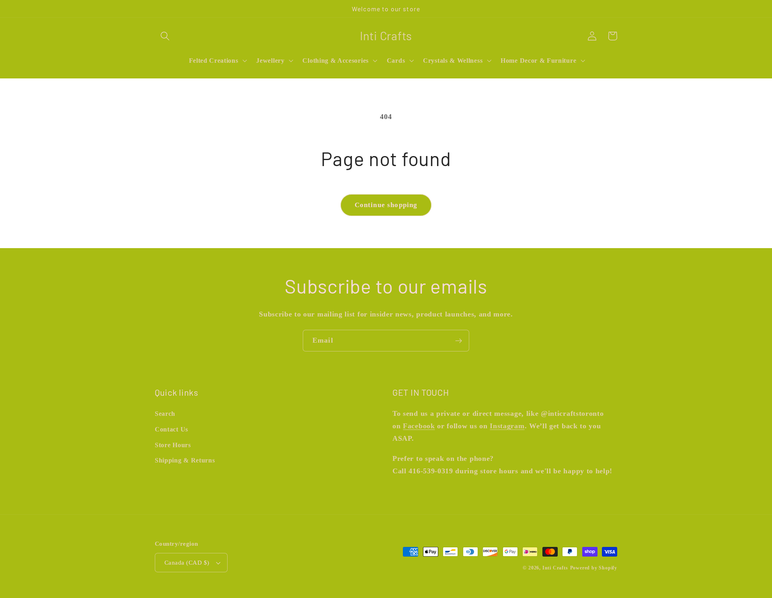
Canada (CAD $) (186, 562)
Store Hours (173, 445)
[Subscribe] (458, 340)
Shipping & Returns (185, 460)
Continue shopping (386, 205)
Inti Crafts (555, 567)
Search (165, 413)
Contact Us (171, 429)
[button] (165, 36)
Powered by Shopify (594, 567)
